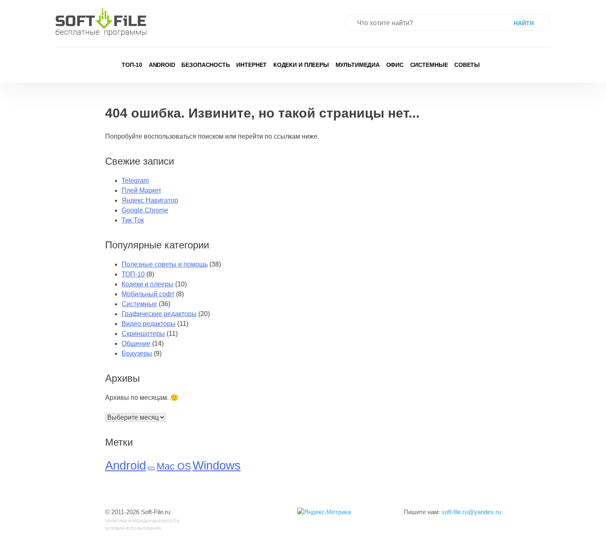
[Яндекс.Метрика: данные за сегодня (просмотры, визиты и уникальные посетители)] (324, 512)
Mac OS (174, 466)
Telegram (135, 180)
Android (162, 64)
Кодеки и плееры (301, 64)
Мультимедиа (358, 64)
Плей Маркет (141, 190)
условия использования (133, 528)
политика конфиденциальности (142, 521)
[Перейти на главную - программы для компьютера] (101, 22)
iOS (151, 467)
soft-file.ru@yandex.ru (471, 511)
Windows (217, 465)
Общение (136, 343)
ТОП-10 (132, 64)
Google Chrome (145, 210)
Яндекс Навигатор (150, 200)
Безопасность (205, 64)
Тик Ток (133, 220)
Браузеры (137, 353)
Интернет (251, 64)
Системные (429, 64)
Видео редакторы (149, 323)
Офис (395, 64)
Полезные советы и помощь (165, 264)
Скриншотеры (143, 333)
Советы (467, 64)
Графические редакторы (159, 313)
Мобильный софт (148, 294)
